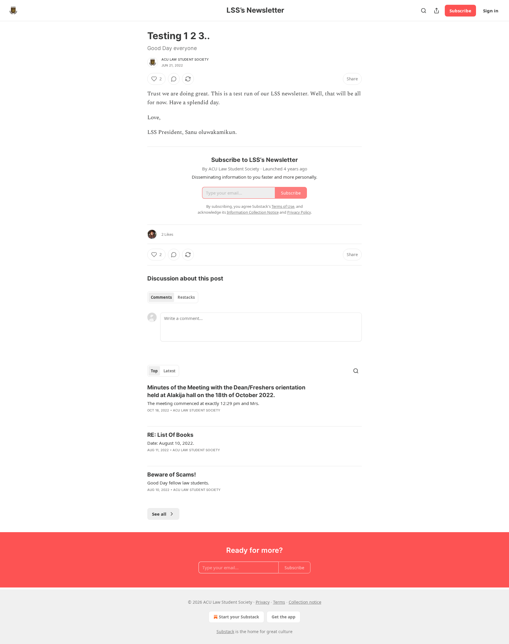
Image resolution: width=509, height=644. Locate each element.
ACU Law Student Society (185, 59)
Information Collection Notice (253, 212)
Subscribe (460, 11)
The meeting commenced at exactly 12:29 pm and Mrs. (203, 403)
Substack (225, 631)
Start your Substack (239, 617)
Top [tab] (154, 371)
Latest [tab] (169, 371)
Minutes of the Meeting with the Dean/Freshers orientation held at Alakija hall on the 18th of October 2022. (226, 391)
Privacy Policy (299, 212)
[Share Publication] (436, 10)
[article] (254, 402)
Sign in (490, 11)
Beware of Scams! (171, 474)
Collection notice (305, 602)
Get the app (283, 617)
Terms (279, 602)
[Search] (423, 10)
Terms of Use (283, 206)
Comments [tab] (161, 297)
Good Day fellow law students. (178, 483)
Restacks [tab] (186, 297)
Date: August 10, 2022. (170, 443)
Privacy (263, 602)
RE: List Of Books (170, 434)
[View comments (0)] (174, 79)
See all (159, 514)
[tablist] (172, 297)
